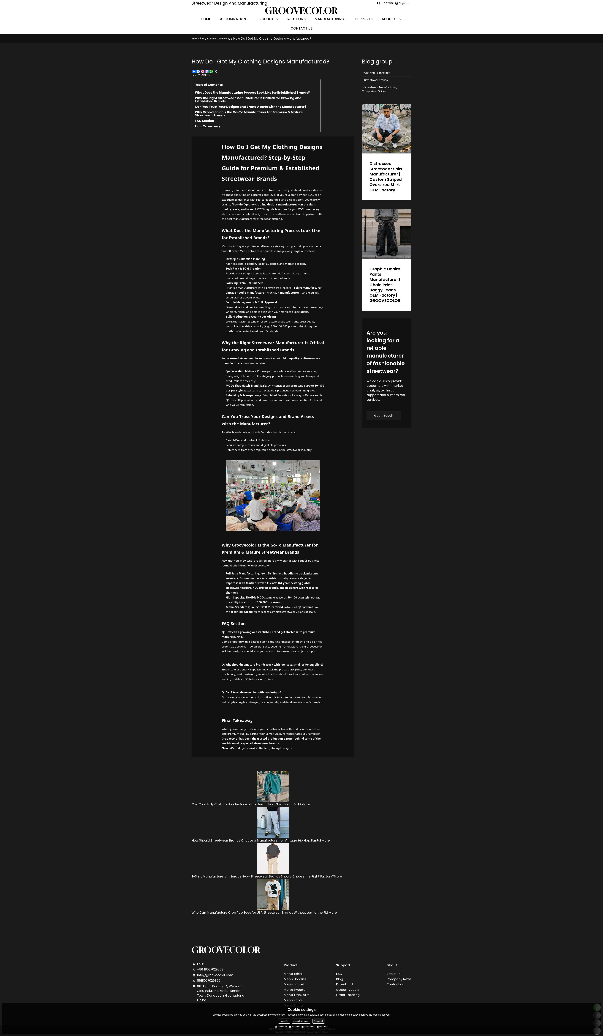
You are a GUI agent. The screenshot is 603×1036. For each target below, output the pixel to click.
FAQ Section (204, 120)
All (203, 38)
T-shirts (273, 573)
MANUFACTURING (329, 18)
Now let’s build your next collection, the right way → (257, 748)
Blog (339, 979)
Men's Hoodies (295, 979)
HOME (206, 18)
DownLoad (344, 984)
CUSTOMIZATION (232, 18)
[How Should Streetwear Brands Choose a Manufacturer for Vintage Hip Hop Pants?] (273, 822)
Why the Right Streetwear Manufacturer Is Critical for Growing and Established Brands (248, 99)
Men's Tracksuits (296, 995)
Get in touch (383, 415)
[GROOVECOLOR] (301, 10)
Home (195, 38)
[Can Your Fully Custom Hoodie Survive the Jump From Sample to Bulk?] (273, 786)
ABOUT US (390, 18)
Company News (398, 979)
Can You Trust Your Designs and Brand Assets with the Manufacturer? (250, 106)
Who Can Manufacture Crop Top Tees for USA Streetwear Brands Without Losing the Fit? (260, 912)
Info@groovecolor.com (215, 975)
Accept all (318, 1021)
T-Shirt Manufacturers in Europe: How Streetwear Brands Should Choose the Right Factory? (263, 876)
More (306, 804)
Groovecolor (244, 545)
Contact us (395, 984)
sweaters (232, 578)
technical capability (244, 612)
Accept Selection (301, 1021)
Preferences (309, 1026)
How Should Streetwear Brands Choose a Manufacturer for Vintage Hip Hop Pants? (257, 840)
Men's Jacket (294, 984)
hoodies (289, 573)
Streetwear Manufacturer (278, 342)
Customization (347, 989)
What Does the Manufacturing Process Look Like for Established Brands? (252, 92)
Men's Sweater (295, 989)
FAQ (339, 974)
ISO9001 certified (271, 607)
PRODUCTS (266, 18)
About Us (393, 974)
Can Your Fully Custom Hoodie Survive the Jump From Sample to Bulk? (247, 804)
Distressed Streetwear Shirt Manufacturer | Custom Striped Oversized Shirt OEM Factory (385, 177)
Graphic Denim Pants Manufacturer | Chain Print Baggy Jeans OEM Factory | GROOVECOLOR (384, 284)
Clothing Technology (218, 38)
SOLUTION (295, 18)
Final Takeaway (207, 126)
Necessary (282, 1026)
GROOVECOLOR (226, 949)
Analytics (295, 1026)
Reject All (284, 1021)
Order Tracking (348, 995)
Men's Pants (293, 1000)
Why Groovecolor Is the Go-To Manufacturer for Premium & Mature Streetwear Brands (249, 114)
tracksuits (305, 573)
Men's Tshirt (293, 974)
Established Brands (248, 237)
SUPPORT (362, 18)
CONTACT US (301, 28)
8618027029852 (208, 980)
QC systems (305, 607)
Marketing (323, 1026)
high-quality (291, 358)
